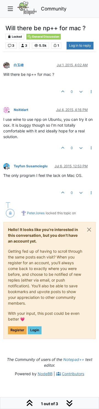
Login (34, 330)
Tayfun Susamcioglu (31, 166)
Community (54, 9)
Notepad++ (73, 359)
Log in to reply (80, 45)
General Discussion (45, 36)
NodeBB (45, 373)
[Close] (89, 229)
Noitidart (21, 110)
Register (17, 330)
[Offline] (8, 64)
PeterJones (36, 213)
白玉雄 (19, 65)
